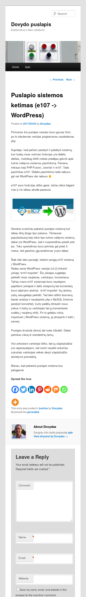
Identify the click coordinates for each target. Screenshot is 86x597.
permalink (33, 412)
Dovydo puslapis (31, 24)
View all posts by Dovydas (51, 436)
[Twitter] (23, 387)
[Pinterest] (39, 387)
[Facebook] (15, 387)
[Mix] (55, 387)
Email (26, 558)
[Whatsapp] (64, 387)
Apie (27, 67)
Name (26, 537)
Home (15, 67)
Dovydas (45, 123)
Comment (24, 485)
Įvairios (43, 408)
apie (70, 432)
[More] (15, 400)
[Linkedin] (31, 387)
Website (23, 578)
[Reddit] (47, 387)
